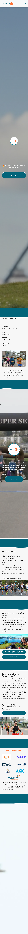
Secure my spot (14, 713)
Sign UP (14, 175)
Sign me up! (14, 657)
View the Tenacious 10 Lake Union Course (14, 652)
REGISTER (14, 479)
